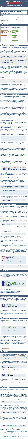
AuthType (14, 36)
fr (19, 431)
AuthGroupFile (15, 40)
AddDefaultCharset (4, 85)
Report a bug (25, 436)
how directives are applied (20, 131)
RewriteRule (8, 320)
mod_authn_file (4, 30)
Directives (10, 436)
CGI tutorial (9, 382)
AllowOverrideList (16, 31)
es (17, 431)
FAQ (13, 436)
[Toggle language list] (1, 15)
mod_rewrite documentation (11, 346)
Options (13, 32)
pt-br (26, 431)
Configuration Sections (21, 245)
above (11, 275)
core (2, 28)
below (4, 73)
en (15, 431)
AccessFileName (15, 28)
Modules (5, 436)
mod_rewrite (4, 35)
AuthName (14, 37)
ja (21, 431)
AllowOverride (15, 30)
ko (23, 431)
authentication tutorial (11, 291)
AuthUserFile (15, 38)
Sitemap (20, 436)
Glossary (16, 436)
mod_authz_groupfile (6, 31)
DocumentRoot (18, 265)
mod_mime (3, 33)
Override (4, 88)
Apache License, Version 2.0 (13, 433)
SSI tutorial (9, 313)
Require (13, 41)
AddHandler (14, 33)
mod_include (4, 32)
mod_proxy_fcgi (18, 355)
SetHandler (14, 35)
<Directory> (17, 246)
